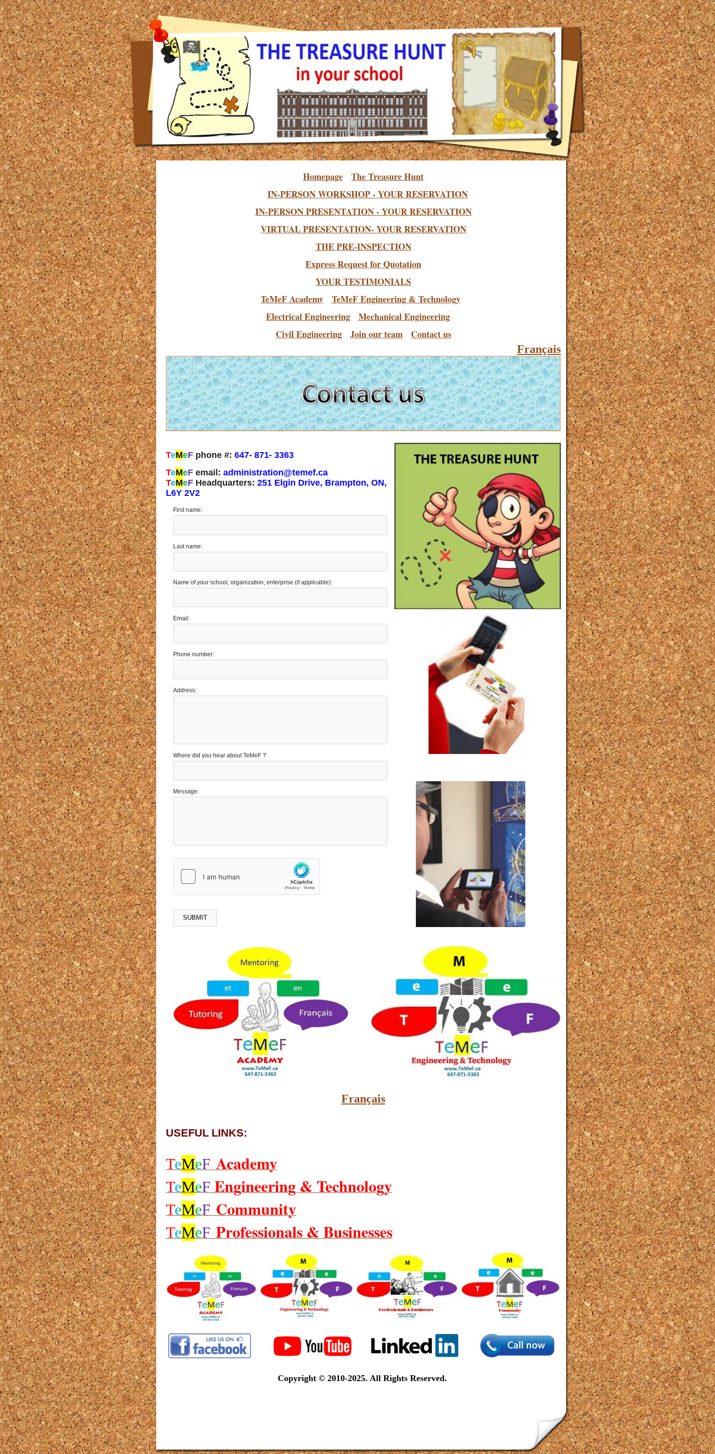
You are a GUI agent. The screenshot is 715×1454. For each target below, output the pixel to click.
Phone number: (193, 654)
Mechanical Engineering (404, 316)
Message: (186, 791)
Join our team (376, 334)
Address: (185, 690)
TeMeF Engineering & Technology (396, 299)
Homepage (323, 176)
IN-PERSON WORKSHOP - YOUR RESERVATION (368, 194)
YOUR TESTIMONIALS (363, 281)
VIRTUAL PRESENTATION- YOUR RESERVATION (363, 229)
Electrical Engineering (308, 316)
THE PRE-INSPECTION (363, 246)
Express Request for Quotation (363, 264)
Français (539, 349)
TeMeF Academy (292, 299)
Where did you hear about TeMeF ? (219, 755)
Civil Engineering (309, 334)
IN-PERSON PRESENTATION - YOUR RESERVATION (363, 211)
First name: (187, 510)
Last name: (187, 546)
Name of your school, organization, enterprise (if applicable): (252, 582)
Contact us (431, 334)
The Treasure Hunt (387, 176)
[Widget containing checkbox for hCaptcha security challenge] (246, 876)
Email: (181, 618)
